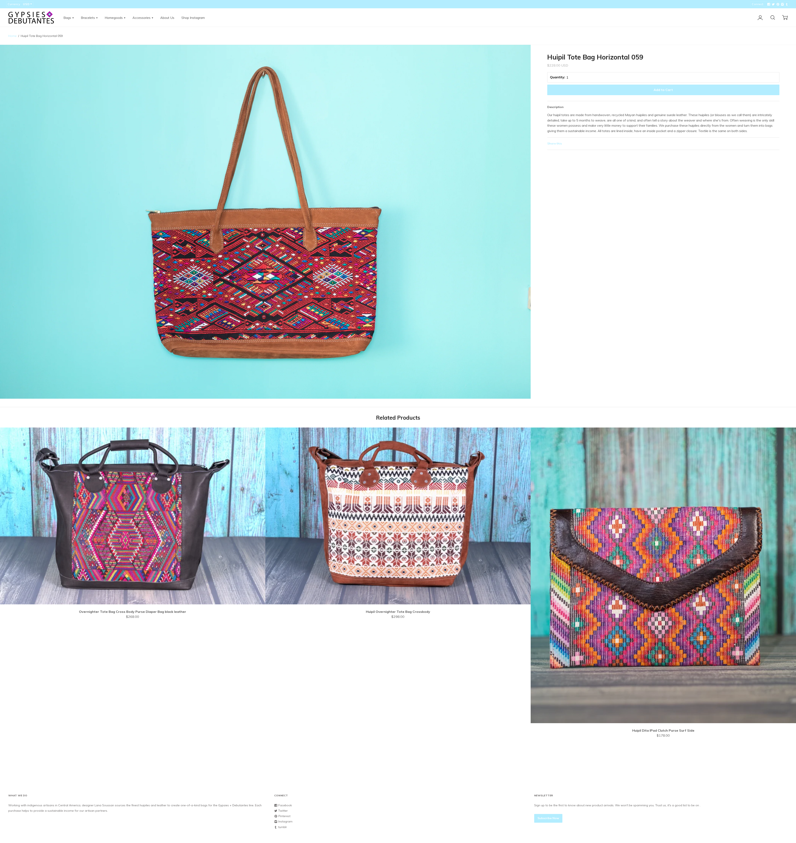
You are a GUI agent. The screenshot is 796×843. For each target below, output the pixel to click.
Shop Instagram (193, 18)
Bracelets (88, 18)
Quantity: (557, 77)
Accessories (141, 18)
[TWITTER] (773, 4)
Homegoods (114, 18)
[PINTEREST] (777, 4)
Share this (554, 143)
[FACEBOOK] (768, 4)
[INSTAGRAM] (782, 4)
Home (12, 36)
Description (555, 107)
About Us (167, 18)
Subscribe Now (548, 818)
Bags (67, 18)
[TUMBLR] (786, 4)
